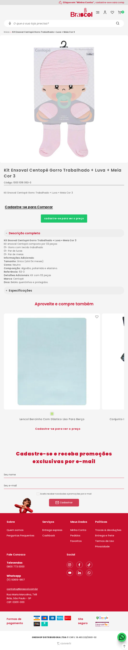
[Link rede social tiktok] (89, 565)
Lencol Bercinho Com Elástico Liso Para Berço (52, 419)
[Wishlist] (112, 12)
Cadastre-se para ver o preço (64, 218)
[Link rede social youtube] (70, 573)
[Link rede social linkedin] (79, 573)
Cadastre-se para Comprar (29, 207)
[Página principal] (81, 12)
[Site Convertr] (64, 643)
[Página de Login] (105, 12)
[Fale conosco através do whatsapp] (121, 637)
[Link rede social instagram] (70, 565)
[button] (124, 646)
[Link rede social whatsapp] (89, 573)
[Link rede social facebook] (79, 565)
